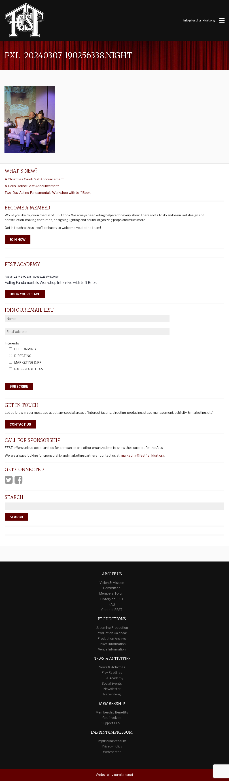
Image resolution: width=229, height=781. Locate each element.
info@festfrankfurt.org (199, 20)
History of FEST (111, 599)
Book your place (25, 294)
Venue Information (112, 649)
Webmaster (112, 752)
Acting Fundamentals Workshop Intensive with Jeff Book (51, 283)
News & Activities (112, 667)
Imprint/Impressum (112, 741)
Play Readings (112, 672)
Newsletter (112, 689)
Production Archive (112, 638)
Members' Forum (112, 593)
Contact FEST (111, 610)
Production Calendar (112, 633)
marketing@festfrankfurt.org (142, 455)
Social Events (112, 683)
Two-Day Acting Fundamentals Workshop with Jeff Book (48, 193)
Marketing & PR (28, 362)
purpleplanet (123, 775)
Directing (22, 356)
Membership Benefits (111, 712)
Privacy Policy (112, 746)
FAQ (112, 604)
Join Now (17, 239)
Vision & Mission (112, 583)
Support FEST (112, 723)
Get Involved (111, 718)
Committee (112, 588)
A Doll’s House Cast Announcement (32, 186)
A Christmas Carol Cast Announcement (34, 179)
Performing (25, 349)
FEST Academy (112, 678)
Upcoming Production (112, 627)
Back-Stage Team (29, 369)
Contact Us (20, 424)
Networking (112, 694)
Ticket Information (112, 644)
